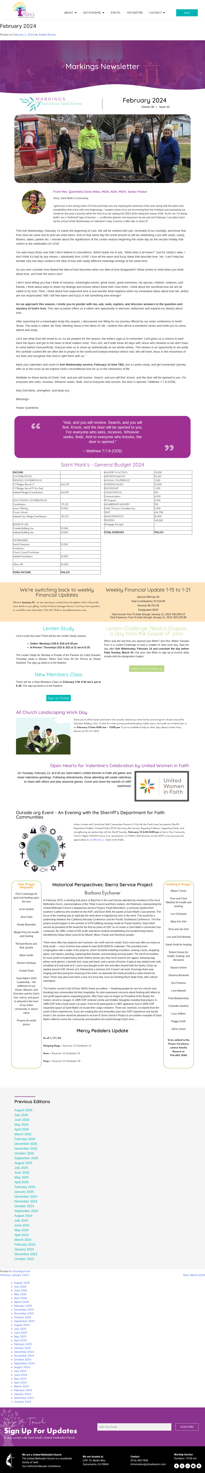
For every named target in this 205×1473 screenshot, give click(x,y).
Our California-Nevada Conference (41, 1466)
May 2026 (21, 1124)
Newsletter (135, 12)
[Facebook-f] (176, 1466)
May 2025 (21, 1177)
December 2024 (25, 1196)
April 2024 (21, 1235)
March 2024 (22, 1239)
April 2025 (21, 1182)
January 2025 (24, 1191)
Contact (155, 12)
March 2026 (22, 1134)
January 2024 (24, 1249)
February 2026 (24, 1139)
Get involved (92, 12)
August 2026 (23, 1110)
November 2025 (25, 1148)
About (68, 12)
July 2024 (21, 1220)
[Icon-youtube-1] (187, 1466)
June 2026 (21, 1120)
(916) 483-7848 (139, 1460)
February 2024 (24, 1244)
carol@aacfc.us (96, 839)
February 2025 (24, 1187)
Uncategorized (21, 1271)
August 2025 (23, 1163)
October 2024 (24, 1206)
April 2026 (21, 1129)
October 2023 (24, 1259)
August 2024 (23, 1215)
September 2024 (26, 1211)
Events (115, 12)
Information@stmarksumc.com (148, 1464)
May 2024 (21, 1230)
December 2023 (25, 1254)
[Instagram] (182, 1466)
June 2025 (21, 1172)
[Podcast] (199, 1466)
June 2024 (21, 1225)
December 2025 (25, 1143)
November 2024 (25, 1201)
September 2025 (26, 1158)
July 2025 (21, 1167)
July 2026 (21, 1115)
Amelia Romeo (47, 34)
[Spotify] (193, 1466)
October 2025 (24, 1153)
